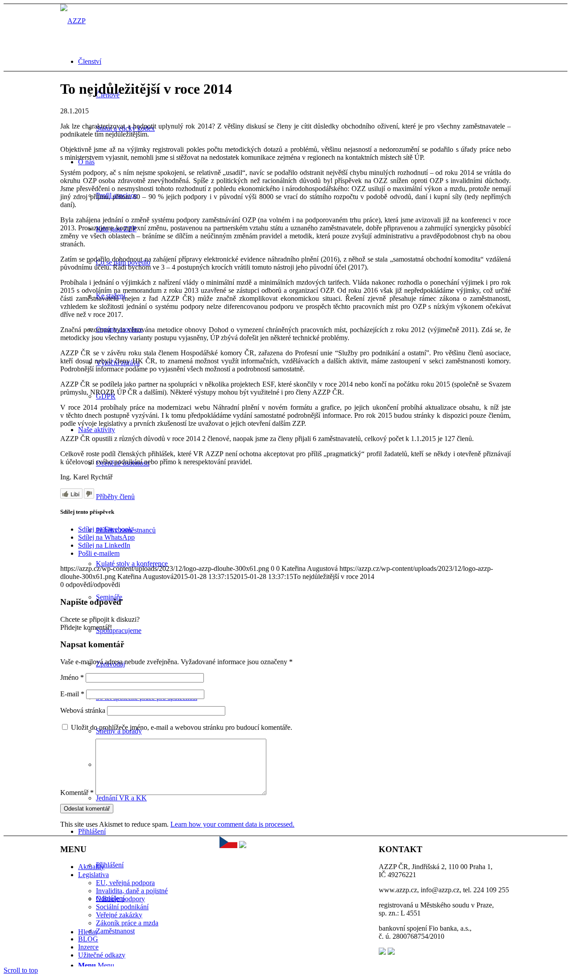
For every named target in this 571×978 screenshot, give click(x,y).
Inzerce (88, 947)
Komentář (77, 792)
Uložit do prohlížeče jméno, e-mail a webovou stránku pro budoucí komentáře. (181, 727)
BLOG (88, 939)
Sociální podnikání (122, 907)
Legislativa (93, 874)
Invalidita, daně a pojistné (132, 891)
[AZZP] (73, 21)
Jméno (72, 677)
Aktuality (91, 866)
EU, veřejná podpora (125, 882)
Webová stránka (82, 710)
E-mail (72, 694)
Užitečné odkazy (101, 955)
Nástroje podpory (120, 899)
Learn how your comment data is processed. (232, 824)
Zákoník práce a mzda (127, 923)
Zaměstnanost (115, 931)
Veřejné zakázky (119, 915)
